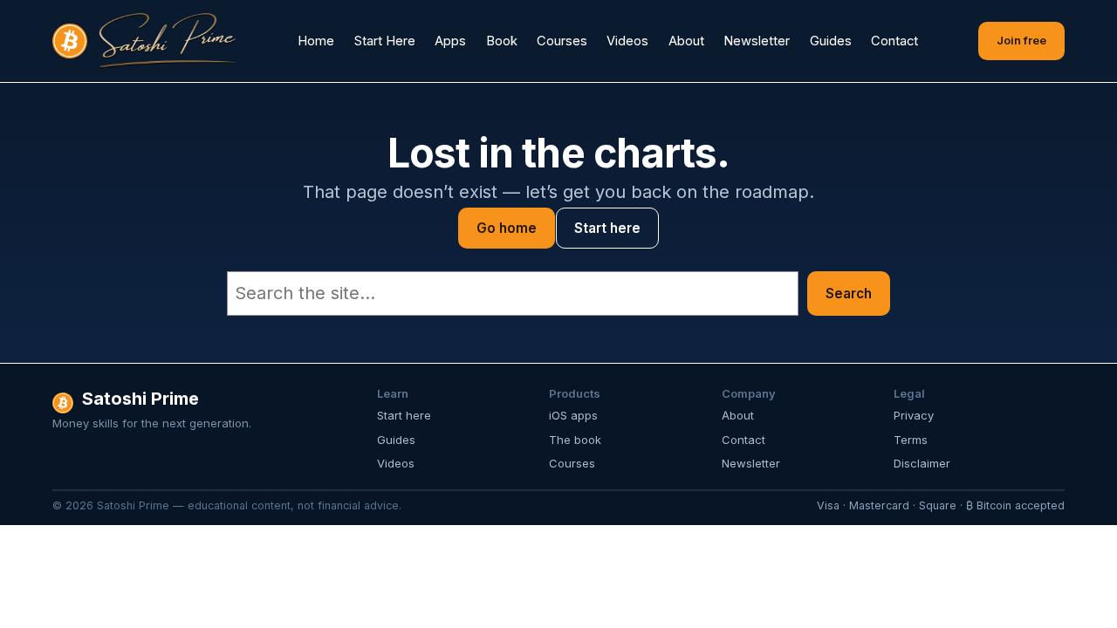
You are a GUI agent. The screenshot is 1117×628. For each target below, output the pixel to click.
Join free (1021, 40)
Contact (743, 440)
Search (849, 293)
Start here (607, 228)
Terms (911, 440)
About (738, 415)
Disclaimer (922, 463)
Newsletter (751, 463)
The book (575, 440)
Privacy (914, 415)
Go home (506, 228)
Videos (396, 463)
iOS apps (573, 415)
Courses (572, 463)
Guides (396, 440)
